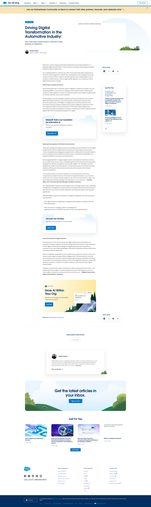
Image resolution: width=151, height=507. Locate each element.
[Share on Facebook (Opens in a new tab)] (113, 71)
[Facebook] (25, 477)
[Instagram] (37, 477)
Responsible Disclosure (68, 503)
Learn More (50, 133)
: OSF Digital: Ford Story (56, 317)
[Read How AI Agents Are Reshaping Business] (36, 430)
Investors (86, 488)
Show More (75, 450)
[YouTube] (41, 477)
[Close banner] (147, 7)
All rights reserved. (58, 498)
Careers (85, 478)
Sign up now (75, 401)
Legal (85, 491)
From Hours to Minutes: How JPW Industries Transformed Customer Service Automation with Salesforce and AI (62, 441)
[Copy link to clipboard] (117, 71)
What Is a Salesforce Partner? (112, 438)
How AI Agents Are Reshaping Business (34, 439)
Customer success (62, 481)
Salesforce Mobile (113, 471)
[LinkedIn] (33, 477)
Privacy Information (57, 503)
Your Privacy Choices (101, 503)
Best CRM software (62, 473)
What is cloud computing (63, 478)
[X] (29, 477)
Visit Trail (49, 304)
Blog (85, 476)
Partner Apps (29, 22)
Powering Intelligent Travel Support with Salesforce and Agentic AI (113, 119)
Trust (85, 481)
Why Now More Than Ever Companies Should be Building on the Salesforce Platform (88, 440)
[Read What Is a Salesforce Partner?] (115, 430)
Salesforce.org (87, 483)
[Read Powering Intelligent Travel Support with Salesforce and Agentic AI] (110, 113)
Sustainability (86, 486)
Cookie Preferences (88, 503)
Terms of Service (47, 503)
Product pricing (61, 483)
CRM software (113, 478)
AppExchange (113, 473)
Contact (80, 503)
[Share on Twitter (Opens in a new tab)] (108, 71)
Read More (78, 365)
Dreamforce (112, 476)
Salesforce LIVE (113, 481)
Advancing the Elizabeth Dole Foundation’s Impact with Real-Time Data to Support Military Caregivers (114, 101)
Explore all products (62, 476)
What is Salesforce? (62, 471)
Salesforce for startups (114, 483)
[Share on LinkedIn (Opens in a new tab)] (104, 71)
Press (85, 473)
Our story (86, 471)
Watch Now (50, 228)
